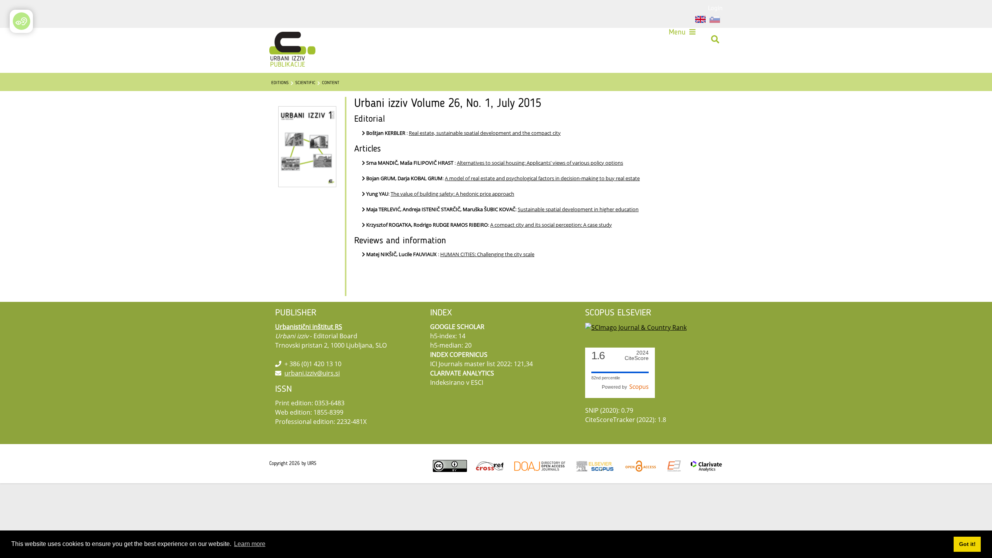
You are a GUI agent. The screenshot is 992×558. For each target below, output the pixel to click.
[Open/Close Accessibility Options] (21, 21)
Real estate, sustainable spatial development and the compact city (485, 132)
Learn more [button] (249, 544)
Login (715, 8)
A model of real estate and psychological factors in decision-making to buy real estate (542, 178)
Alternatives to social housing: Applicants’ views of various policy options (540, 162)
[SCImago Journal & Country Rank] (636, 326)
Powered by (615, 387)
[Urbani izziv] (282, 39)
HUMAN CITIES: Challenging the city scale (487, 254)
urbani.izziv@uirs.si (312, 373)
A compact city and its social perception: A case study (551, 224)
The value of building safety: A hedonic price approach (452, 193)
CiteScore (637, 355)
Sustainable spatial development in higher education (578, 209)
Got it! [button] (967, 544)
